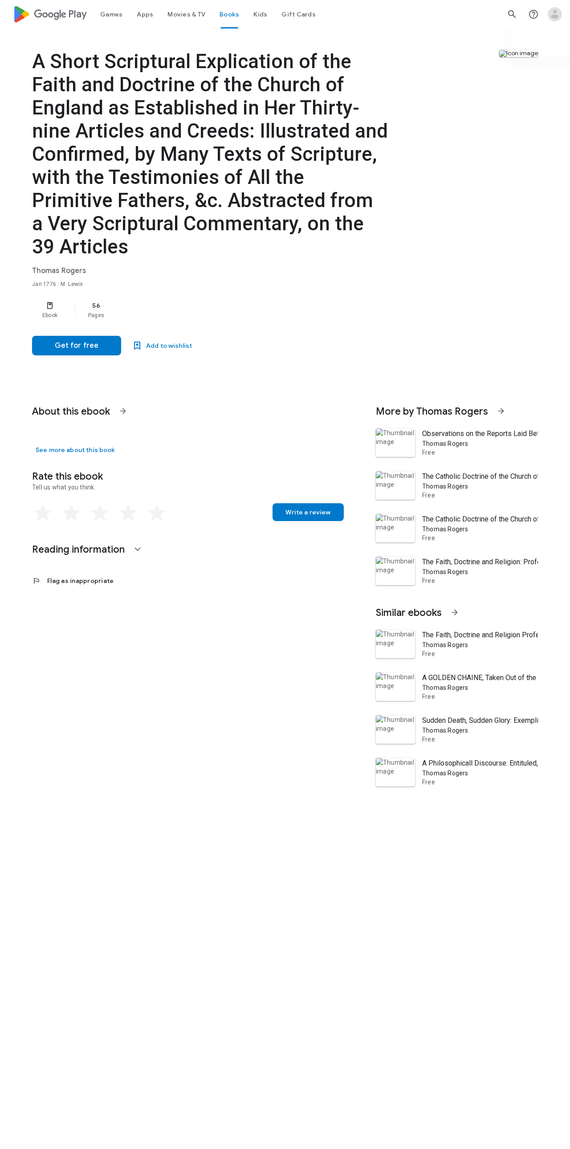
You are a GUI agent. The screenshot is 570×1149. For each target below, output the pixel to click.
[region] (210, 310)
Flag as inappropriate (73, 580)
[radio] (42, 513)
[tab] (111, 14)
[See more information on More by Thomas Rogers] (501, 411)
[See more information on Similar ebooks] (454, 612)
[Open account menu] (555, 14)
